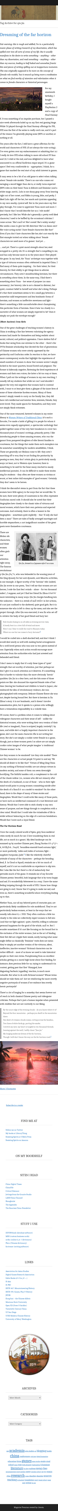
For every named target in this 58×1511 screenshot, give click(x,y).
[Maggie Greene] (29, 12)
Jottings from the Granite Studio (19, 1194)
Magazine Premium (21, 1507)
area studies (29, 1451)
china (14, 1455)
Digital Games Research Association (20, 1274)
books (49, 1451)
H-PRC (8, 1285)
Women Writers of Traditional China (25, 417)
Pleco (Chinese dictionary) (16, 1243)
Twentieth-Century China (16, 1309)
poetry (28, 1472)
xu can (34, 1483)
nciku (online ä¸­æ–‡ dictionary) (19, 1240)
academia (17, 1450)
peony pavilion (20, 1472)
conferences (25, 1456)
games (27, 1461)
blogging (41, 1450)
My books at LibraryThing (16, 1133)
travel (36, 1480)
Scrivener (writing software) (17, 1246)
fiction (19, 1461)
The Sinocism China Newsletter (18, 1208)
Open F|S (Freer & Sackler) (16, 1305)
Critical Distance (12, 1191)
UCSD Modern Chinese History (18, 1316)
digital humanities (42, 1456)
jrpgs (20, 1465)
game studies (36, 1461)
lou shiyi (26, 1469)
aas (7, 1451)
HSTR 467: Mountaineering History (20, 1288)
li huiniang (45, 1464)
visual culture (42, 1480)
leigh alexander (27, 1465)
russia (27, 1476)
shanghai (32, 1476)
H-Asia (8, 1281)
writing (28, 1483)
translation (29, 1480)
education (12, 1461)
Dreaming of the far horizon (25, 34)
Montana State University (16, 1302)
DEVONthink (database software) (19, 1233)
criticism (33, 1456)
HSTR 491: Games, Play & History (19, 1292)
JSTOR (8, 1295)
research (18, 1475)
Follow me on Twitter (14, 1130)
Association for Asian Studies (17, 1271)
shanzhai (39, 1476)
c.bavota (41, 1507)
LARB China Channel (14, 1198)
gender (43, 1461)
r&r (45, 1472)
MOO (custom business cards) (17, 1236)
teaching (12, 1479)
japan (16, 1465)
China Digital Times (14, 1184)
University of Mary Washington (18, 1319)
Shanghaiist (10, 1201)
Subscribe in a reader (14, 1105)
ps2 (42, 1472)
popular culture (36, 1472)
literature (17, 1468)
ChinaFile (9, 1187)
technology (20, 1480)
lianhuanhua (36, 1465)
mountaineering (11, 1472)
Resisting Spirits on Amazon (17, 1140)
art (35, 1451)
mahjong (32, 1468)
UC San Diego (11, 1312)
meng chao (41, 1468)
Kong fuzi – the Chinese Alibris (18, 1298)
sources (48, 1475)
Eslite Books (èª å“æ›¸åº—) (16, 1278)
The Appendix (11, 1205)
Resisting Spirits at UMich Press (18, 1137)
